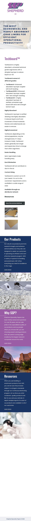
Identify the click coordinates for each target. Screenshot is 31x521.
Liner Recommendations (14, 203)
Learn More (7, 270)
